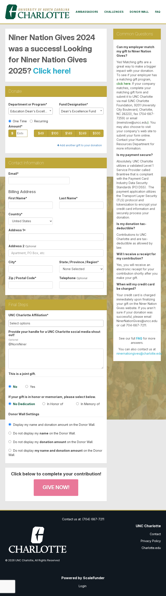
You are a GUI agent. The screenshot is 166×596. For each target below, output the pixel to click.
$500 (96, 133)
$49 (41, 133)
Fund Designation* (73, 104)
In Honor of (54, 404)
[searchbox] (56, 323)
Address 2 (16, 246)
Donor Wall (139, 11)
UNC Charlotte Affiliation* (28, 315)
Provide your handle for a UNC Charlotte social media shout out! (54, 333)
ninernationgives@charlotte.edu (139, 353)
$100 (54, 133)
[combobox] (30, 111)
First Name (17, 198)
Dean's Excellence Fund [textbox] (78, 111)
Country (15, 214)
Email (13, 173)
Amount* (15, 126)
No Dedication (23, 404)
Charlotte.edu (151, 548)
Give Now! (56, 487)
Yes (32, 386)
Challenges (114, 11)
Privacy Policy (151, 541)
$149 (68, 133)
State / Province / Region (79, 262)
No (14, 386)
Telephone (67, 278)
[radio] (22, 405)
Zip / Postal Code (22, 278)
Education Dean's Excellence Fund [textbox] (31, 111)
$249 (82, 133)
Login (82, 586)
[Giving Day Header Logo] (37, 11)
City (12, 262)
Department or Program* (27, 104)
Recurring (41, 121)
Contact (155, 534)
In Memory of (90, 404)
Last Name (68, 198)
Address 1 (17, 230)
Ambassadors (87, 11)
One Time (20, 121)
